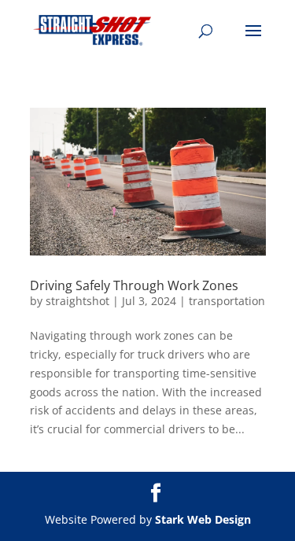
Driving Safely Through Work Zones (134, 285)
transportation (227, 300)
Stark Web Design (203, 519)
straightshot (77, 300)
